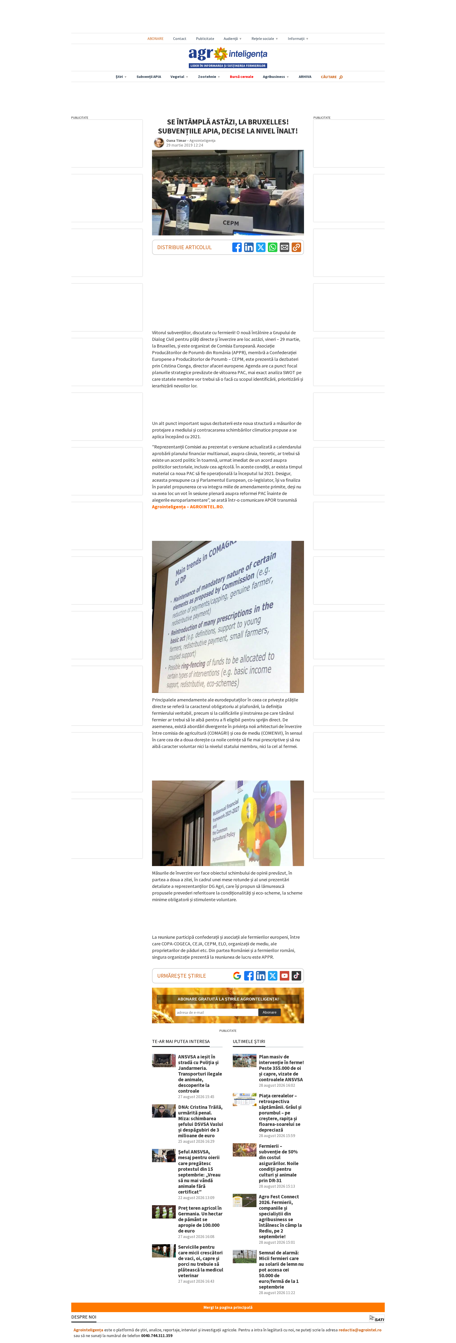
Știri (119, 76)
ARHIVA (305, 76)
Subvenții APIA (149, 76)
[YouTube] (284, 976)
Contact (179, 38)
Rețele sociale (263, 38)
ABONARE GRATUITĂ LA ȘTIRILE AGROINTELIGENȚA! (228, 999)
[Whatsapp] (272, 247)
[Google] (237, 976)
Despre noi (83, 1317)
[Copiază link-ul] (296, 247)
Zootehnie (207, 76)
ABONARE (155, 38)
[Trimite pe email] (284, 247)
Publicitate (205, 38)
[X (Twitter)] (261, 247)
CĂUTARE (329, 76)
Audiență (231, 38)
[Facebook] (237, 247)
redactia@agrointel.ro (360, 1330)
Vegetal (177, 76)
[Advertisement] (228, 17)
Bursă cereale (241, 76)
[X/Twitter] (272, 976)
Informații (296, 38)
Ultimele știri (249, 1041)
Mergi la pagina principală (228, 1307)
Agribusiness (274, 76)
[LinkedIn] (249, 247)
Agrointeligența (88, 1330)
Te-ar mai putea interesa (181, 1041)
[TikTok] (296, 976)
